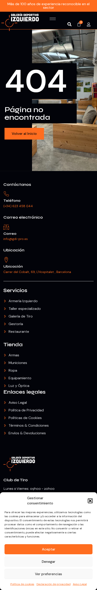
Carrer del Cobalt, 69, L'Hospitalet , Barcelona (37, 272)
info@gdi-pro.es (15, 239)
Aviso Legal (80, 584)
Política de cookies (22, 584)
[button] (90, 501)
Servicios (15, 290)
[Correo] (6, 227)
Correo (9, 233)
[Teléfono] (6, 194)
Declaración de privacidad (54, 584)
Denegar (48, 561)
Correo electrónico (23, 217)
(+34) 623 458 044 (18, 206)
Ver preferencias (48, 574)
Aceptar (48, 549)
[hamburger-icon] (53, 19)
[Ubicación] (6, 260)
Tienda (13, 344)
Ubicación (13, 250)
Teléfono (12, 200)
